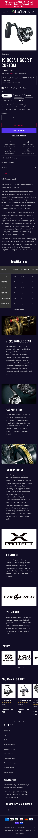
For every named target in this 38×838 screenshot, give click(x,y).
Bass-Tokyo (10, 827)
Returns (4, 167)
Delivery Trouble (9, 758)
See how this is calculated (11, 83)
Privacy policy (9, 830)
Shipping (12, 73)
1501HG (8, 100)
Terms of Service (10, 763)
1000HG (7, 95)
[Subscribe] (30, 810)
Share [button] (6, 173)
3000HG (20, 105)
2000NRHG (19, 100)
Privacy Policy (9, 767)
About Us (7, 731)
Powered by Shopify (20, 827)
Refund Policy (9, 754)
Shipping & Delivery (8, 162)
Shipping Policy (9, 744)
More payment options (19, 135)
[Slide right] (23, 668)
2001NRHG (9, 105)
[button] (4, 12)
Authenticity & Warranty (9, 158)
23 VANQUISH (6, 700)
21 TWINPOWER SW (24, 700)
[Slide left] (14, 668)
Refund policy (31, 827)
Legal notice (20, 833)
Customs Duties (9, 749)
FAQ (5, 735)
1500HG (29, 95)
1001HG (18, 95)
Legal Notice (8, 772)
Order (6, 740)
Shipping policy (30, 830)
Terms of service (19, 830)
